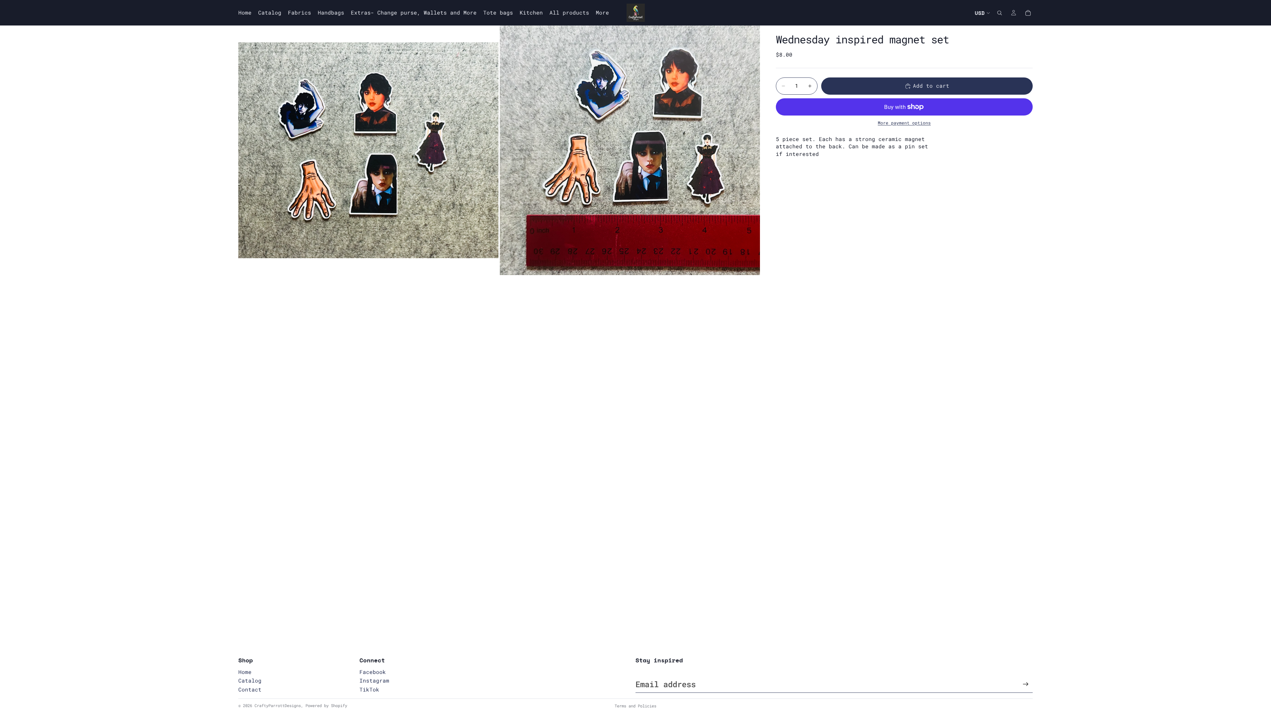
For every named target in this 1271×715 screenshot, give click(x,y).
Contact (249, 689)
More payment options (904, 123)
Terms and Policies (635, 705)
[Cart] (1028, 13)
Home (245, 671)
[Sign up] (1026, 684)
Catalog (249, 680)
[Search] (999, 13)
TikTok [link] (369, 689)
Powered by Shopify (326, 705)
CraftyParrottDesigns (278, 705)
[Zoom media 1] (368, 150)
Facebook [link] (372, 671)
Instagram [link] (374, 680)
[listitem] (602, 13)
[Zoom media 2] (630, 150)
